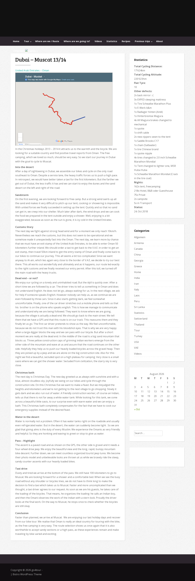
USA (136, 342)
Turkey (138, 336)
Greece (138, 266)
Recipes (126, 41)
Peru (137, 301)
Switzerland (140, 318)
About (159, 41)
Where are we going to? (77, 41)
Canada (138, 248)
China (137, 254)
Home (16, 41)
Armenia (139, 243)
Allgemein (139, 237)
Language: (19, 50)
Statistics (111, 41)
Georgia (138, 260)
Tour (26, 41)
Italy (136, 289)
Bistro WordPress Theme (27, 574)
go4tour (36, 570)
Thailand (139, 324)
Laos (137, 295)
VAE (136, 347)
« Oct (137, 409)
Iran (136, 283)
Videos (98, 41)
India (137, 278)
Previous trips (142, 41)
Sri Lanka (139, 307)
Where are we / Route (47, 41)
